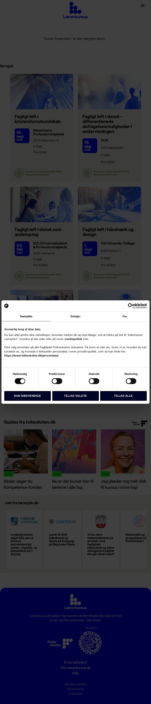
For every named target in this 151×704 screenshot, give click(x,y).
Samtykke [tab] (26, 316)
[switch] (57, 381)
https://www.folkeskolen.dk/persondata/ (31, 355)
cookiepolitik (73, 339)
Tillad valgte (75, 395)
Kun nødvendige (27, 395)
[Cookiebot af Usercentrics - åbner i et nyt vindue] (131, 305)
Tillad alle (123, 395)
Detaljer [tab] (76, 316)
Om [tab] (124, 316)
